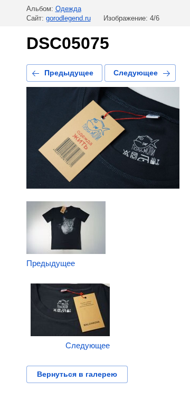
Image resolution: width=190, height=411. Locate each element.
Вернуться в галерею (77, 374)
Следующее (135, 72)
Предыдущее (68, 72)
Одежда (68, 9)
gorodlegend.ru (68, 18)
